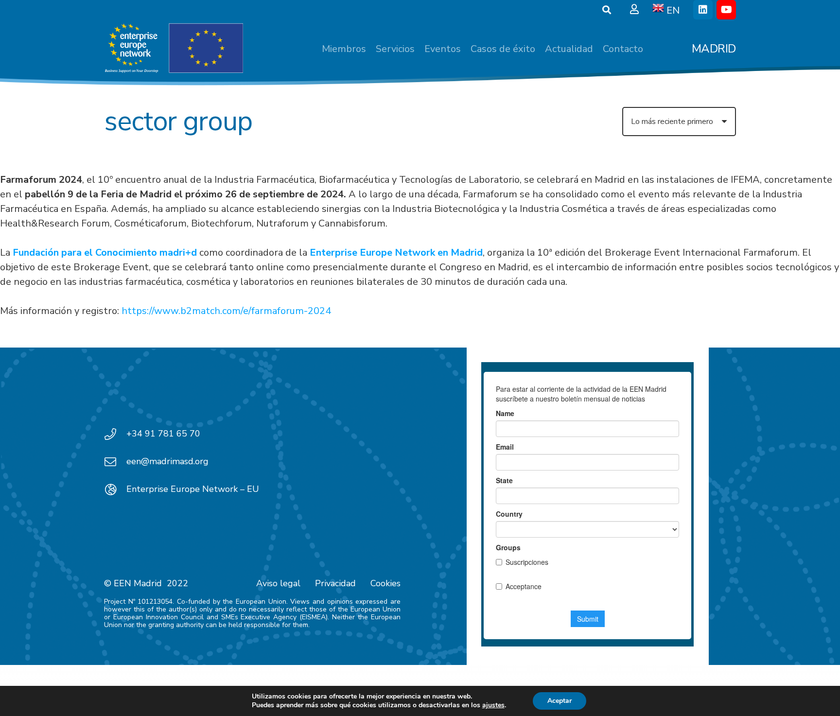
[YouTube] (726, 9)
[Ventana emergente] (634, 9)
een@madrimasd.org (167, 461)
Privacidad (335, 583)
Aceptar (559, 700)
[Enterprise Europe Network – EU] (115, 489)
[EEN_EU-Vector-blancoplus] (173, 48)
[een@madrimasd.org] (115, 462)
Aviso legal (278, 583)
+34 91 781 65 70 (163, 433)
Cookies (385, 583)
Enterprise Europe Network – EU (192, 489)
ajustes (493, 705)
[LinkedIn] (703, 9)
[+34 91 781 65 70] (115, 434)
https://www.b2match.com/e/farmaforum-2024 (226, 310)
